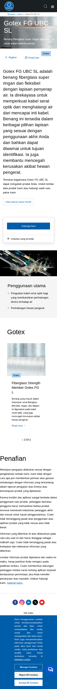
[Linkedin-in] (28, 602)
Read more (17, 425)
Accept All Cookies (28, 683)
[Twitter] (35, 602)
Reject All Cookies (28, 675)
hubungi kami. (15, 583)
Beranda (11, 14)
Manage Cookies (28, 667)
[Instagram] (22, 602)
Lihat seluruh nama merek (18, 202)
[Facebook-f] (15, 602)
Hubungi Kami (29, 226)
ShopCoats (33, 57)
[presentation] (22, 439)
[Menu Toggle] (52, 6)
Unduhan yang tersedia (22, 239)
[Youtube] (42, 602)
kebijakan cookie (22, 659)
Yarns (19, 14)
